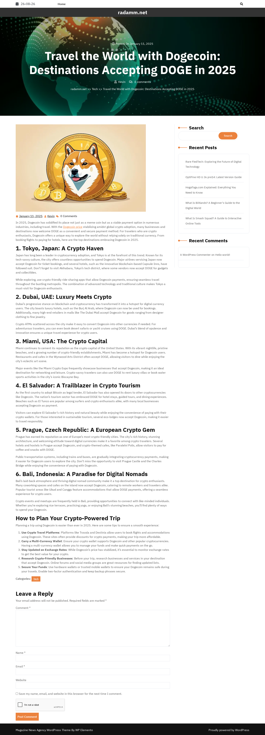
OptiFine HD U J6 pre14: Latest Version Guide (214, 177)
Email (20, 666)
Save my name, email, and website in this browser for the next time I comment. (70, 693)
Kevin (51, 216)
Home (62, 4)
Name (20, 652)
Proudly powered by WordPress (229, 730)
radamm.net (132, 12)
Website (21, 680)
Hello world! (222, 254)
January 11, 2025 (31, 216)
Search (196, 128)
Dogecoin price (72, 227)
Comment (23, 608)
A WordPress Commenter (195, 254)
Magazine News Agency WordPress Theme (43, 730)
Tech (95, 89)
